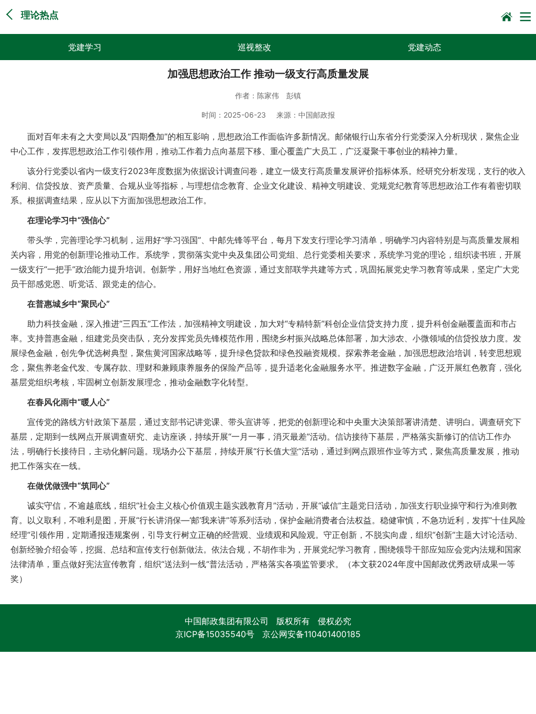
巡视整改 (254, 47)
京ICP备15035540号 (214, 634)
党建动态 (424, 47)
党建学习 (85, 47)
